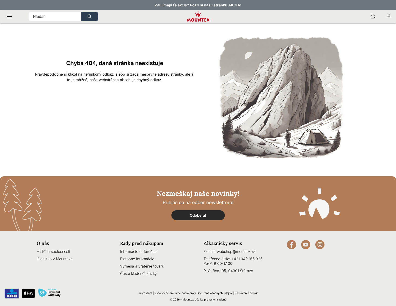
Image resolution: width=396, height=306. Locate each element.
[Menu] (9, 16)
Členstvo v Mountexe (55, 259)
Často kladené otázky (138, 273)
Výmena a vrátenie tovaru (142, 266)
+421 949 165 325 (246, 259)
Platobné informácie (137, 259)
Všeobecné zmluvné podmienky (175, 293)
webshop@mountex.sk (236, 251)
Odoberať (198, 215)
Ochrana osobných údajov (215, 293)
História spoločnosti (53, 251)
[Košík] (373, 16)
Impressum (145, 293)
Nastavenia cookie (246, 293)
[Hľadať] (89, 16)
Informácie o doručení (138, 251)
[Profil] (389, 16)
